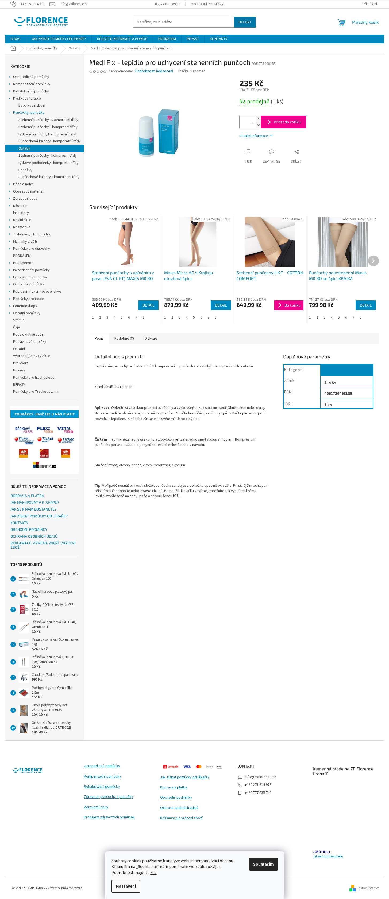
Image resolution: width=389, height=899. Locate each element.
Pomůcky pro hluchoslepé (34, 377)
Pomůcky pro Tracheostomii (35, 391)
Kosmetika (21, 227)
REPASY (19, 384)
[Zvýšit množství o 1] (258, 119)
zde (153, 873)
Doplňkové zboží (31, 105)
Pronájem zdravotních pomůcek (109, 817)
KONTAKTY (19, 523)
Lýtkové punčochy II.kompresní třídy (47, 134)
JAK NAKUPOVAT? (167, 4)
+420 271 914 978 (258, 784)
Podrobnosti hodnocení (154, 71)
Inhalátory (21, 212)
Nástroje (20, 206)
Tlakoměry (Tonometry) (32, 234)
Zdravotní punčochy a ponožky (108, 796)
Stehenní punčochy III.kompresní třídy (48, 120)
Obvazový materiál (28, 191)
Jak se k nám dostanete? (328, 856)
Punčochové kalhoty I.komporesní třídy (49, 141)
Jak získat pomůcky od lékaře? (184, 777)
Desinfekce (22, 220)
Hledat (245, 22)
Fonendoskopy (25, 306)
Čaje (16, 327)
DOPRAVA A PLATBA (27, 496)
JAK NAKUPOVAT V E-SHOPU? (34, 502)
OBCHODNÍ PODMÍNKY (207, 4)
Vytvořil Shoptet (369, 888)
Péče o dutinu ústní (28, 334)
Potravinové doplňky (29, 341)
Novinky (19, 370)
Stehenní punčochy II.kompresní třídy (48, 127)
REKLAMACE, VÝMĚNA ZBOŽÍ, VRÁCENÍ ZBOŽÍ (43, 545)
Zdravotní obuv (25, 198)
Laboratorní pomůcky (30, 277)
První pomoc (23, 263)
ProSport (20, 363)
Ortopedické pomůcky (31, 77)
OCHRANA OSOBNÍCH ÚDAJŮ (33, 536)
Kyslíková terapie (27, 98)
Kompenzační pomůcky (31, 84)
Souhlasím (263, 864)
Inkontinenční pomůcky (31, 270)
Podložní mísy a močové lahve (37, 291)
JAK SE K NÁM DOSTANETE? (33, 509)
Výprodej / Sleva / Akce (31, 356)
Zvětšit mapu (321, 852)
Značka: (191, 71)
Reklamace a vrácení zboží (181, 818)
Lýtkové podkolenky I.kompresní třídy (48, 163)
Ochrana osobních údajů (179, 808)
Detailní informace (253, 136)
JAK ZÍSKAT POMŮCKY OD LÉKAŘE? (39, 516)
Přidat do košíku (287, 122)
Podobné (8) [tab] (124, 338)
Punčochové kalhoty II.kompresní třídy (48, 177)
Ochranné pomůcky (28, 284)
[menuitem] (15, 39)
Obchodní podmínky (176, 797)
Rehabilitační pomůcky (31, 91)
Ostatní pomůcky (26, 313)
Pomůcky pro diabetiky (31, 248)
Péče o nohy (23, 184)
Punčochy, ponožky (28, 112)
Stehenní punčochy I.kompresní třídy (47, 155)
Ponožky (25, 170)
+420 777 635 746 (258, 792)
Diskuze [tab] (151, 338)
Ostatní (24, 148)
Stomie (19, 320)
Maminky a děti (25, 241)
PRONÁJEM (22, 255)
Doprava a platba (173, 787)
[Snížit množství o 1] (258, 125)
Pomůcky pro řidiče (28, 298)
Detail (148, 305)
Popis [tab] (99, 338)
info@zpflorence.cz (260, 777)
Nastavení (126, 886)
